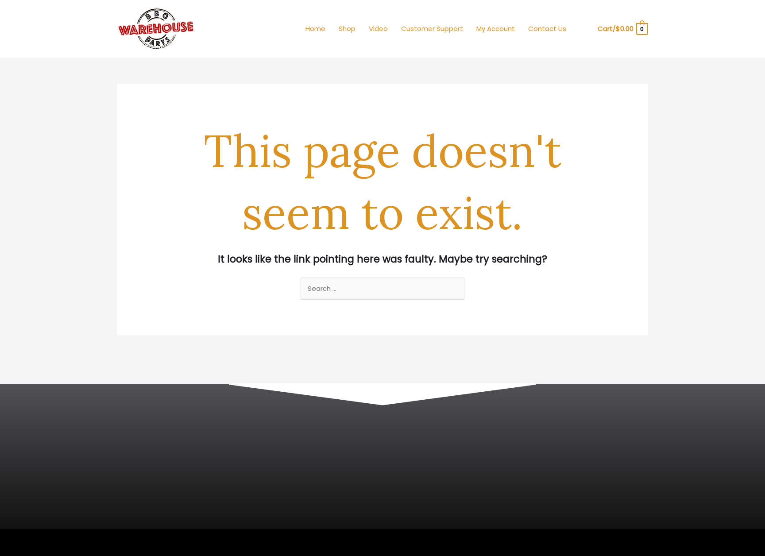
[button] (585, 29)
